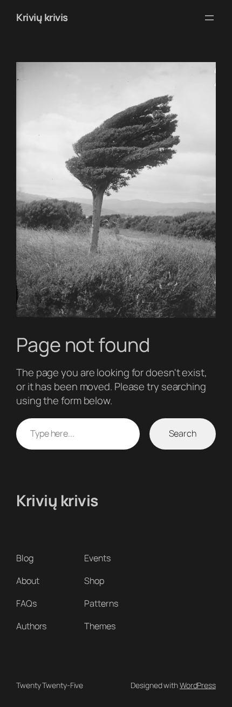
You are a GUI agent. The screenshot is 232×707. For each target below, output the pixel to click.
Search (182, 433)
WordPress (198, 685)
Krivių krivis (42, 17)
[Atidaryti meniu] (209, 17)
